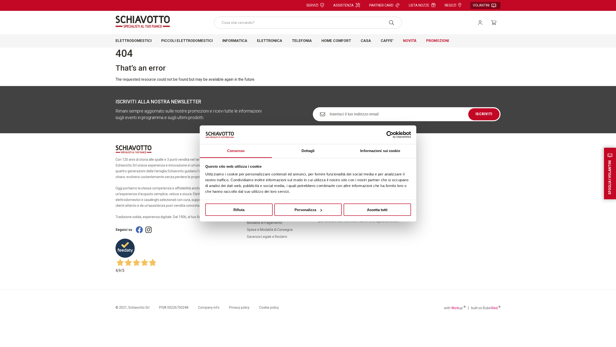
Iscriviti (483, 114)
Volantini (481, 5)
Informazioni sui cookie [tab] (380, 150)
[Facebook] (139, 230)
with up (455, 308)
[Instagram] (148, 230)
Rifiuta (238, 210)
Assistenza (343, 5)
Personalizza (305, 210)
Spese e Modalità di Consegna (270, 230)
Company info (208, 307)
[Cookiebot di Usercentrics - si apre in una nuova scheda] (390, 134)
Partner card (381, 5)
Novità (410, 41)
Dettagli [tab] (308, 150)
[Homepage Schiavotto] (143, 22)
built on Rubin (485, 308)
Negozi (450, 5)
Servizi (312, 5)
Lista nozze (419, 5)
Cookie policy (269, 307)
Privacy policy (239, 307)
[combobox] (308, 23)
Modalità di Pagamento (264, 223)
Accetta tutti (377, 210)
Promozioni (437, 41)
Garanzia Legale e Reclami (267, 237)
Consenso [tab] (235, 150)
